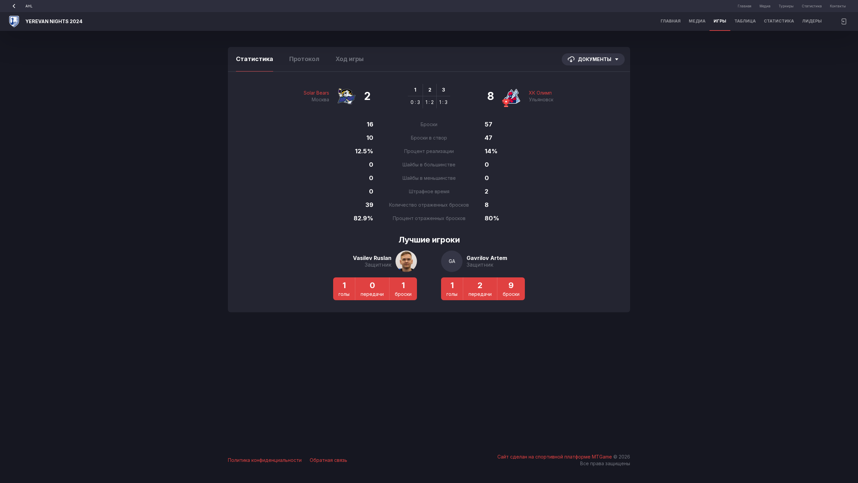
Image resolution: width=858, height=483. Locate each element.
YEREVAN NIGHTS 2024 (53, 21)
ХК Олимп (540, 93)
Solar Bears (316, 93)
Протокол (304, 58)
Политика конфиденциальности (265, 460)
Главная (744, 6)
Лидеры (812, 20)
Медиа (765, 6)
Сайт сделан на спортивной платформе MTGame (555, 457)
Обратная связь (328, 460)
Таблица (745, 20)
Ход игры (349, 58)
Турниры (786, 6)
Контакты (838, 6)
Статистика (812, 6)
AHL (29, 6)
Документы (594, 59)
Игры (720, 20)
